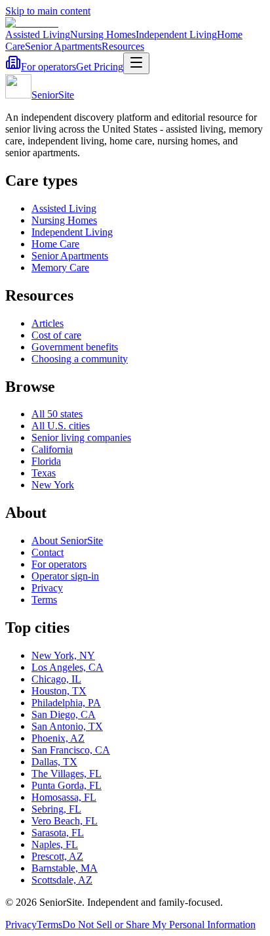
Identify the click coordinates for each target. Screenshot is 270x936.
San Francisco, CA (70, 749)
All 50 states (57, 413)
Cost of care (56, 335)
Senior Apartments (63, 46)
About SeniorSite (67, 540)
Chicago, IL (56, 679)
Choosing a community (79, 358)
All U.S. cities (60, 425)
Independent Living (176, 34)
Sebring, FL (56, 809)
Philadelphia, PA (66, 702)
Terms (44, 599)
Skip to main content (47, 10)
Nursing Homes (103, 34)
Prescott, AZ (57, 856)
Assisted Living (37, 34)
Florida (46, 461)
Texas (43, 473)
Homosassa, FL (63, 797)
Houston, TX (59, 690)
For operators (48, 66)
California (52, 449)
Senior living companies (81, 437)
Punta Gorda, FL (66, 785)
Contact (47, 552)
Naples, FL (54, 844)
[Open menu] (136, 63)
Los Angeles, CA (67, 667)
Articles (47, 323)
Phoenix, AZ (58, 738)
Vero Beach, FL (64, 820)
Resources (123, 46)
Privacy (47, 587)
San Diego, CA (63, 714)
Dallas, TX (54, 761)
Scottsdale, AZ (61, 879)
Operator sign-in (65, 576)
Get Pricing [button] (99, 66)
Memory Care (60, 267)
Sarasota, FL (57, 832)
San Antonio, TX (67, 726)
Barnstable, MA (64, 868)
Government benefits (74, 346)
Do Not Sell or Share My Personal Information (159, 924)
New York (52, 484)
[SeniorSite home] (31, 22)
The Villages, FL (66, 773)
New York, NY (63, 655)
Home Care (55, 243)
